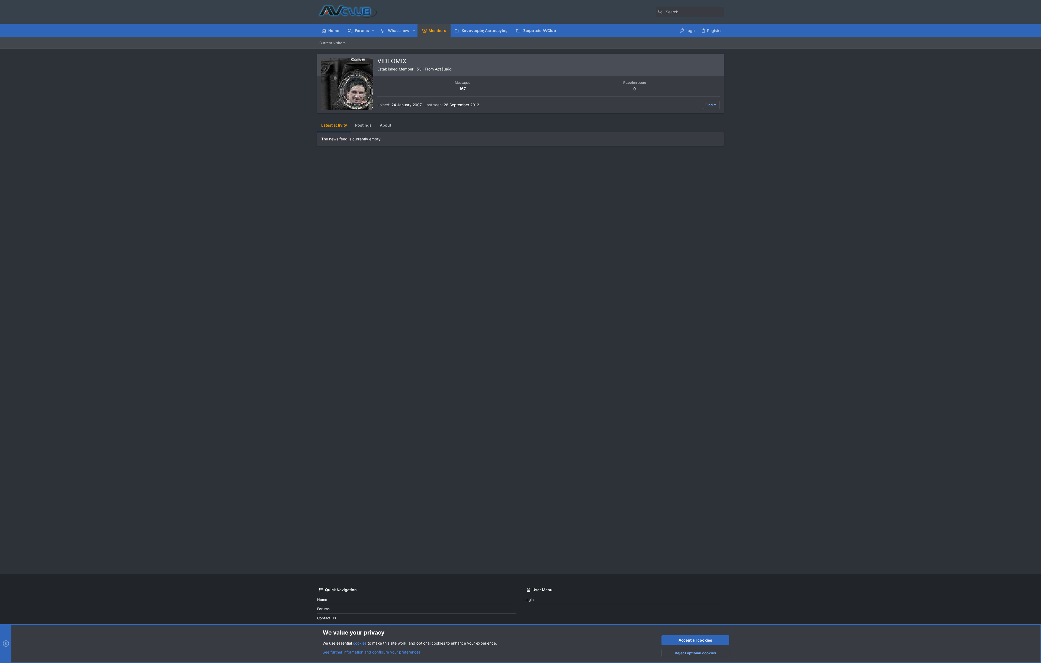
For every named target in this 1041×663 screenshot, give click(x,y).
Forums (323, 609)
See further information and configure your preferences (371, 652)
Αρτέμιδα (443, 69)
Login (529, 599)
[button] (373, 30)
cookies (360, 643)
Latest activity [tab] (334, 125)
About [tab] (385, 125)
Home (322, 599)
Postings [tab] (363, 125)
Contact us (326, 618)
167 (462, 88)
